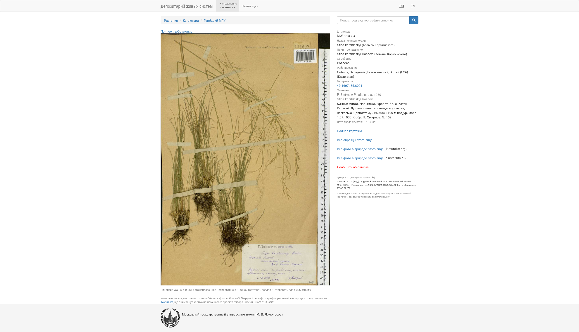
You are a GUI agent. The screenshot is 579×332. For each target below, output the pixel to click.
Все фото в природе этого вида (360, 148)
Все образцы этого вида (355, 139)
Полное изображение (176, 31)
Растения (171, 20)
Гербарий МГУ (214, 20)
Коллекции (250, 6)
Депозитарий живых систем (187, 6)
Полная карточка (349, 130)
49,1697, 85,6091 (349, 85)
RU (401, 6)
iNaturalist (167, 302)
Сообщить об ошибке (353, 167)
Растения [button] (226, 7)
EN (413, 6)
